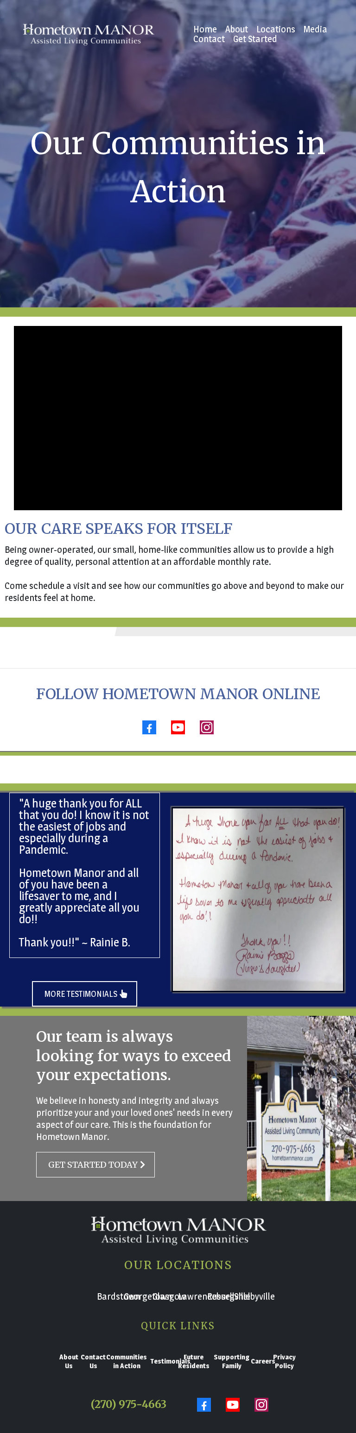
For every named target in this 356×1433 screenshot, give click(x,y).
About (236, 29)
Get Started (255, 39)
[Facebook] (149, 727)
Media (315, 29)
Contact (209, 39)
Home (205, 29)
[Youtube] (178, 727)
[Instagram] (206, 727)
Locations (275, 29)
